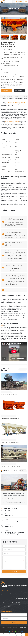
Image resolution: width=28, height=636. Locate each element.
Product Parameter (7, 96)
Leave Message (19, 90)
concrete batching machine (12, 121)
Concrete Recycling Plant (19, 603)
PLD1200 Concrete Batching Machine (10, 418)
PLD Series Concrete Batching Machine (20, 598)
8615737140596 (9, 515)
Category (17, 96)
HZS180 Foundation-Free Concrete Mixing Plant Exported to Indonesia (13, 494)
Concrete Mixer (19, 593)
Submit (14, 571)
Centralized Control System (6, 607)
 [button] (26, 25)
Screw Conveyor (5, 597)
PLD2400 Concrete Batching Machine (10, 466)
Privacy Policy (23, 627)
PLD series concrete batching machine (15, 102)
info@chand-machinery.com (13, 521)
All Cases (23, 470)
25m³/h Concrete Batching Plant (9, 394)
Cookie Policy (23, 629)
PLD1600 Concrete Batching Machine (10, 442)
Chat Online (6, 90)
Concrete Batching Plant (6, 593)
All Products (22, 369)
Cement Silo (4, 602)
